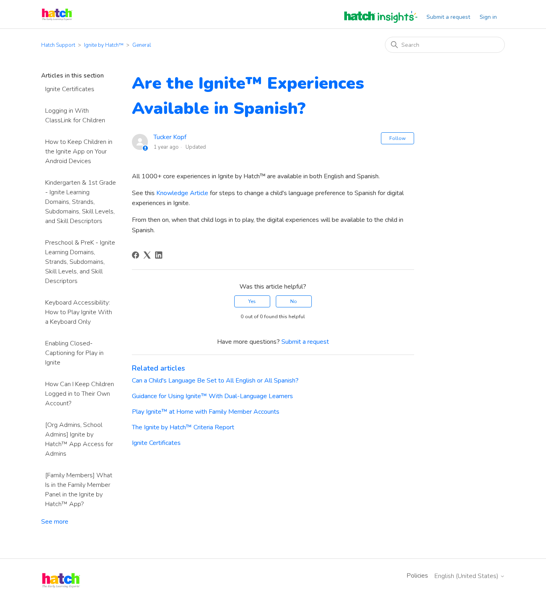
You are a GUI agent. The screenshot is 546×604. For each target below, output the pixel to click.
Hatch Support (58, 45)
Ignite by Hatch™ (104, 45)
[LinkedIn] (158, 255)
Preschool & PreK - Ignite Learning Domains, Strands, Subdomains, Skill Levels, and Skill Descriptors (80, 261)
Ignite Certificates (69, 89)
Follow (397, 138)
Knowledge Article (182, 193)
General (141, 45)
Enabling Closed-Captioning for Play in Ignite (74, 353)
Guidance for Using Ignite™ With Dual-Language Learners (212, 396)
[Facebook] (135, 255)
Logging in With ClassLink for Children (75, 115)
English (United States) (467, 576)
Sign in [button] (488, 17)
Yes (252, 301)
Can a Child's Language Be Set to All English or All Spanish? (215, 380)
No (293, 301)
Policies (417, 575)
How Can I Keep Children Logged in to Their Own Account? (79, 394)
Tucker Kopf (169, 137)
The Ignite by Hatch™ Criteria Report (183, 427)
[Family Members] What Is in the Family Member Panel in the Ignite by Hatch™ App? (78, 489)
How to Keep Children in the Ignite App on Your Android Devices (78, 151)
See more (54, 521)
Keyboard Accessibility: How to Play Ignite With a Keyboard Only (78, 312)
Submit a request (448, 17)
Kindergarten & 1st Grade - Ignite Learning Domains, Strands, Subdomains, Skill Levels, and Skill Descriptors (80, 201)
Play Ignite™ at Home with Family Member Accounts (205, 411)
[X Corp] (147, 255)
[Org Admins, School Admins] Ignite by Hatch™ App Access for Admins (79, 439)
